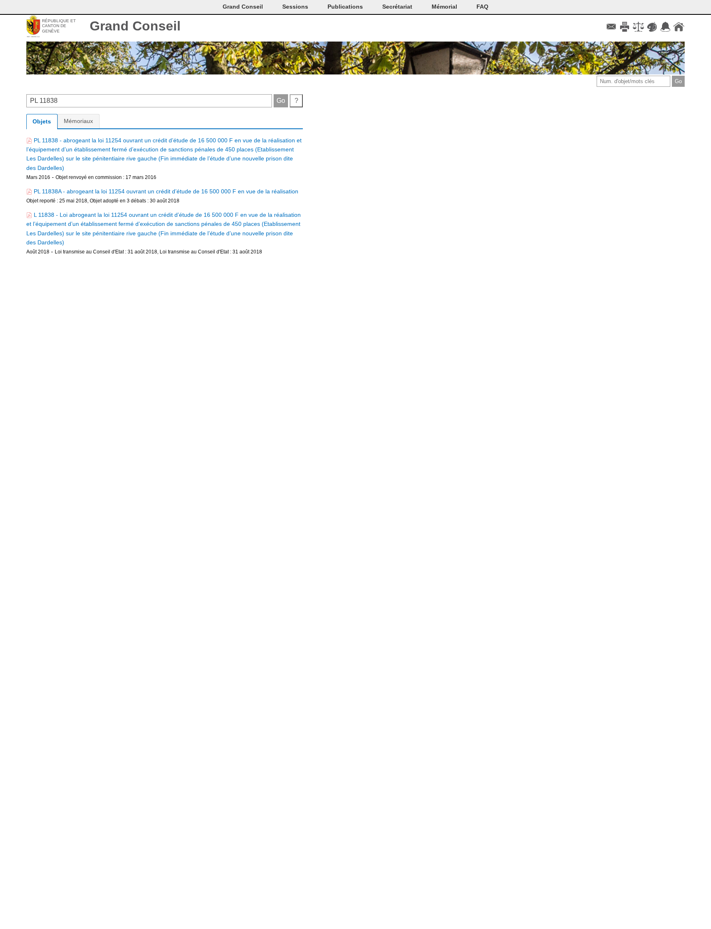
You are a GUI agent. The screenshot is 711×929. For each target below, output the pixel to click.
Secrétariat (397, 6)
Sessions (295, 6)
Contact (611, 27)
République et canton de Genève (59, 26)
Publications (345, 6)
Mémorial (444, 6)
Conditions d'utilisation (638, 27)
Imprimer (625, 27)
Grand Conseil (135, 26)
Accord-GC (665, 27)
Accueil (679, 27)
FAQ (482, 6)
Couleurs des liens (652, 27)
